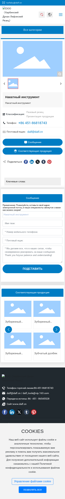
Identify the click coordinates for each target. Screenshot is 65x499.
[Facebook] (26, 162)
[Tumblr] (43, 162)
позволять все (32, 489)
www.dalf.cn (20, 404)
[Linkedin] (32, 162)
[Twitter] (38, 162)
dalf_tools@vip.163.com (36, 393)
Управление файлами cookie (32, 481)
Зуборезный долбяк (13, 323)
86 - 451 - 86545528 (38, 398)
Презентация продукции (40, 116)
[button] (8, 329)
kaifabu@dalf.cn (14, 3)
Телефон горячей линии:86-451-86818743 (30, 388)
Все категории (32, 29)
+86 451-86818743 (32, 123)
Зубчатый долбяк (45, 353)
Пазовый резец (35, 112)
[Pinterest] (49, 162)
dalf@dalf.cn (35, 131)
